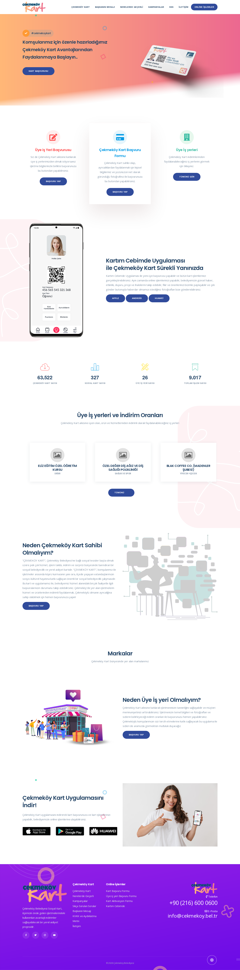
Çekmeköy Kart (80, 7)
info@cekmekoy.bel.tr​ (193, 915)
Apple (115, 298)
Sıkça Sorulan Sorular (84, 906)
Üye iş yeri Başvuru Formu (121, 896)
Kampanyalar (156, 7)
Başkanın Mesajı (105, 7)
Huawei (159, 298)
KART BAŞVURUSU (38, 71)
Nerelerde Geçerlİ (131, 7)
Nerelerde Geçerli (83, 896)
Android (137, 298)
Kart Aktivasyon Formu (119, 901)
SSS (171, 7)
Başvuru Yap (53, 181)
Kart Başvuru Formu (117, 891)
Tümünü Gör (186, 177)
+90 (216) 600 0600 (193, 903)
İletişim (183, 7)
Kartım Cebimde (115, 906)
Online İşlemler (204, 7)
